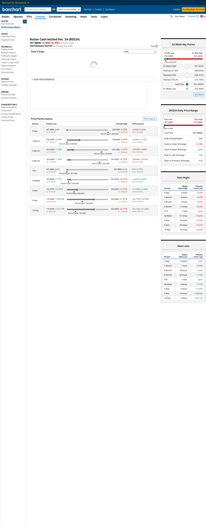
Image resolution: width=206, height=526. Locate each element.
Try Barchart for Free (193, 9)
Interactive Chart (8, 36)
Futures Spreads (8, 94)
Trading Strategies (9, 55)
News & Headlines (9, 107)
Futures (40, 16)
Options (18, 16)
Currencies (55, 16)
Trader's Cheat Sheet (10, 62)
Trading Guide (7, 49)
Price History (6, 69)
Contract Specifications (11, 113)
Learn (104, 16)
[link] (154, 46)
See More (199, 94)
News (83, 16)
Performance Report (10, 27)
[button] (203, 16)
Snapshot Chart (8, 39)
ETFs (29, 16)
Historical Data (7, 72)
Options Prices (7, 81)
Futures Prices (7, 117)
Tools (94, 16)
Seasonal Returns (8, 65)
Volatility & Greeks (9, 85)
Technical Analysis (8, 59)
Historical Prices (8, 120)
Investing (70, 16)
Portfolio (98, 9)
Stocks (6, 16)
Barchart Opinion (8, 52)
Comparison (6, 110)
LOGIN (176, 9)
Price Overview (7, 23)
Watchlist (88, 9)
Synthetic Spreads (9, 97)
